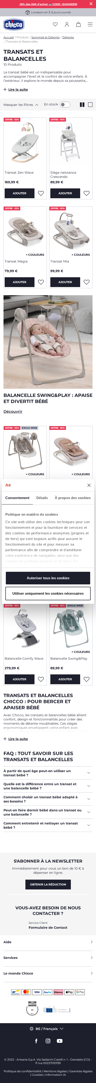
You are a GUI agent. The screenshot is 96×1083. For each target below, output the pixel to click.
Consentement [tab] (17, 498)
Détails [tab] (42, 498)
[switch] (65, 105)
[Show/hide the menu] (90, 24)
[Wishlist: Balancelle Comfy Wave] (41, 679)
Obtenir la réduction (48, 884)
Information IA (55, 1074)
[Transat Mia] (70, 231)
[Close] (91, 4)
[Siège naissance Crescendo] (70, 142)
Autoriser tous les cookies (48, 578)
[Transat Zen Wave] (25, 142)
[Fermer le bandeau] (89, 485)
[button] (19, 105)
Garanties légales (81, 1071)
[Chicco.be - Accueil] (13, 24)
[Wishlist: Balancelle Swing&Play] (86, 679)
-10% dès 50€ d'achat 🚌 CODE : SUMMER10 (48, 4)
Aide (7, 942)
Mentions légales (55, 1071)
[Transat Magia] (25, 231)
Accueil (8, 37)
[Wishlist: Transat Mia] (86, 282)
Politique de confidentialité (22, 1071)
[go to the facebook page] (36, 1041)
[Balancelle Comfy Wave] (25, 628)
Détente (68, 37)
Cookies (37, 1074)
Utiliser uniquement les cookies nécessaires (48, 593)
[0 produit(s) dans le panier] (78, 25)
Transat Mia (59, 261)
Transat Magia (16, 261)
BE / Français (47, 1029)
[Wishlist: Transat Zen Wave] (41, 193)
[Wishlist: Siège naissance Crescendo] (86, 193)
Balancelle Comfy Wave (24, 658)
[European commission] (56, 1008)
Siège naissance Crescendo (63, 174)
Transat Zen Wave (19, 172)
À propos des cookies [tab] (73, 498)
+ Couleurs (35, 254)
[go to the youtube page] (59, 1041)
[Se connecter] (67, 24)
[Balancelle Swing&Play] (25, 451)
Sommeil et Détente (45, 37)
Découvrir (12, 411)
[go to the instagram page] (48, 1041)
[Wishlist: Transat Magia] (41, 282)
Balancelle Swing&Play (68, 658)
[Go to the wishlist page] (55, 24)
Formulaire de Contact (48, 927)
